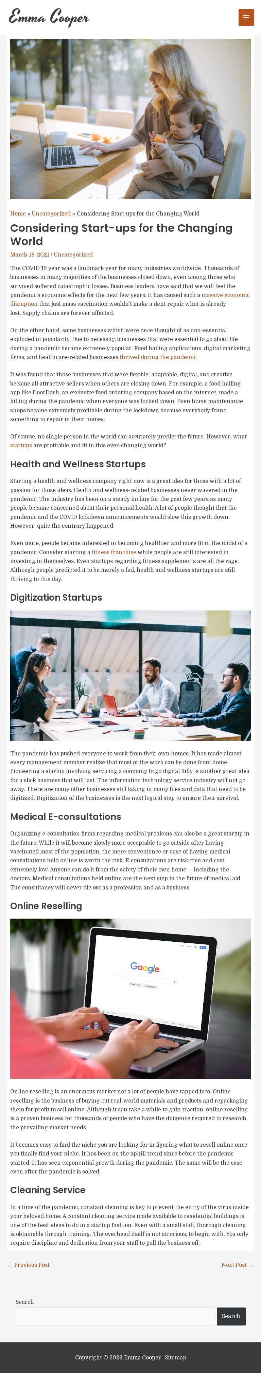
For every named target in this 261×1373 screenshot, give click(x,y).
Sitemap (175, 1358)
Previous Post (28, 1265)
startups (21, 446)
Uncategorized (73, 255)
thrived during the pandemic (158, 357)
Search (25, 1302)
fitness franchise (114, 552)
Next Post (238, 1265)
